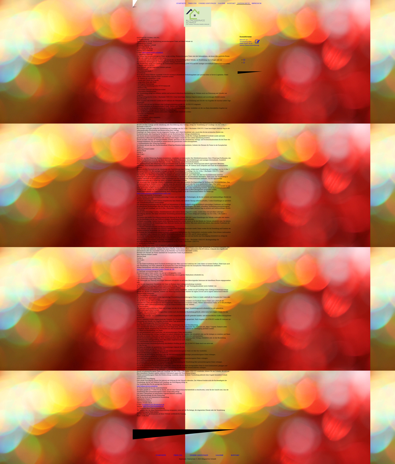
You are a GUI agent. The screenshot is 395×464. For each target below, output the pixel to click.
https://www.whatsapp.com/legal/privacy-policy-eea (153, 193)
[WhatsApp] (244, 63)
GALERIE (221, 3)
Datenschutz (244, 3)
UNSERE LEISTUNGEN (207, 3)
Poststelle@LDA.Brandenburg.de (153, 404)
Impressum (256, 3)
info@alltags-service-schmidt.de (152, 52)
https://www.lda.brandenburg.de (153, 406)
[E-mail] (244, 60)
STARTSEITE (181, 3)
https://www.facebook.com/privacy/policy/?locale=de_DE (155, 269)
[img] (197, 17)
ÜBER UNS (192, 3)
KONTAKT (231, 3)
